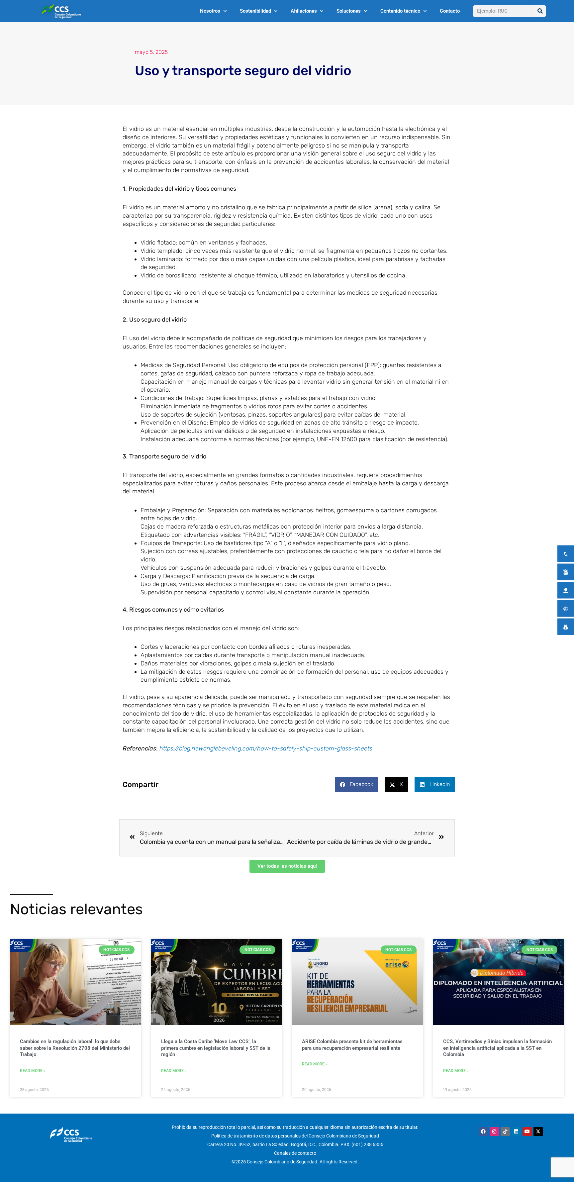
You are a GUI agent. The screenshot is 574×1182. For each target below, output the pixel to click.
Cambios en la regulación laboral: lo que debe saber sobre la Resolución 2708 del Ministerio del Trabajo (75, 1047)
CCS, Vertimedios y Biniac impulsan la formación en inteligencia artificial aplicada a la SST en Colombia (497, 1047)
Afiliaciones (304, 11)
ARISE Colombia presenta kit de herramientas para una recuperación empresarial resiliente (352, 1044)
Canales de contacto (295, 1153)
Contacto (450, 11)
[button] (356, 784)
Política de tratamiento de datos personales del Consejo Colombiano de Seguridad (295, 1135)
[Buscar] (540, 11)
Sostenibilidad (255, 11)
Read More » (33, 1070)
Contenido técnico (400, 11)
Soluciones (348, 11)
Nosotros (210, 11)
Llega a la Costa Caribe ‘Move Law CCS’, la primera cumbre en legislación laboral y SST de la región (215, 1047)
